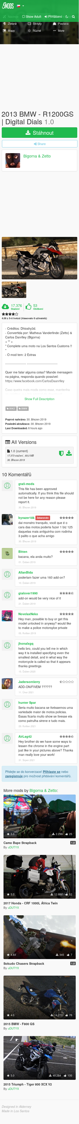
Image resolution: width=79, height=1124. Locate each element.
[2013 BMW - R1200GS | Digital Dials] (39, 258)
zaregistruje (14, 776)
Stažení (15, 309)
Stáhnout (42, 132)
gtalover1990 (28, 593)
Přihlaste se (51, 771)
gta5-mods (26, 483)
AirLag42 (25, 736)
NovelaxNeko (28, 614)
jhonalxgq (25, 643)
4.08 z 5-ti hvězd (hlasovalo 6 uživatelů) (24, 318)
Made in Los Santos (15, 1111)
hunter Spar (27, 702)
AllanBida (25, 572)
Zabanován (43, 518)
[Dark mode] (67, 16)
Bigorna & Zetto (37, 156)
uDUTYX (13, 847)
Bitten (22, 551)
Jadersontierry (29, 681)
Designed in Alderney (16, 1106)
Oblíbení (38, 309)
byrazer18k (26, 517)
